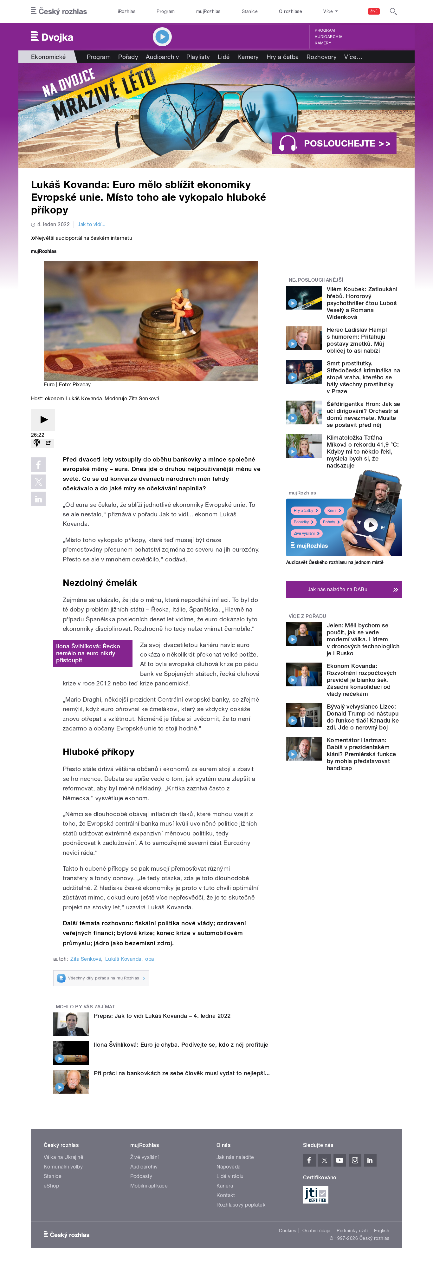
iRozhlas (127, 11)
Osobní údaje (316, 1230)
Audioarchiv (328, 37)
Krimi (331, 510)
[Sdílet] (48, 443)
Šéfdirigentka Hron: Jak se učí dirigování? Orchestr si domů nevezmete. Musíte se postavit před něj (363, 414)
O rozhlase (290, 11)
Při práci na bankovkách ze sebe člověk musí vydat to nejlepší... (182, 1073)
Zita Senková (85, 959)
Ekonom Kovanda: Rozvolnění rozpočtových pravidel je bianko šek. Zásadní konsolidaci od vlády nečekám (361, 680)
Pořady (128, 56)
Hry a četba (283, 56)
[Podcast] (36, 443)
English (381, 1230)
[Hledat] (393, 11)
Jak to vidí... (92, 224)
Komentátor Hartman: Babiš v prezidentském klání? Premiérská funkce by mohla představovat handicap (361, 754)
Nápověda (229, 1167)
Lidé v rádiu (230, 1176)
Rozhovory (322, 56)
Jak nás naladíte (235, 1157)
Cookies (287, 1230)
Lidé (224, 56)
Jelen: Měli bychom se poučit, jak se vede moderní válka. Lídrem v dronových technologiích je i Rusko (363, 639)
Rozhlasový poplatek (241, 1205)
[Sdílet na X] (38, 481)
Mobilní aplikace (149, 1186)
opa (149, 959)
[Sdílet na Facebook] (38, 464)
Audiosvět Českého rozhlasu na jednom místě (335, 562)
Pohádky (301, 522)
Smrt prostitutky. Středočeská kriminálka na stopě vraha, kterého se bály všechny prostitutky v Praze (363, 377)
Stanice (250, 11)
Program (166, 11)
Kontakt (226, 1195)
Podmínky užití (352, 1230)
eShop (51, 1186)
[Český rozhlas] (59, 11)
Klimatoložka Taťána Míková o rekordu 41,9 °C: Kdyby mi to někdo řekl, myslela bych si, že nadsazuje (363, 451)
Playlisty (198, 56)
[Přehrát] (43, 420)
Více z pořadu (307, 616)
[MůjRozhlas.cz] (43, 252)
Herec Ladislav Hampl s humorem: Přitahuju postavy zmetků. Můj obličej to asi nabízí (357, 340)
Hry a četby (303, 510)
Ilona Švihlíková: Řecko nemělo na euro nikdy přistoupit (88, 653)
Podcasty (141, 1176)
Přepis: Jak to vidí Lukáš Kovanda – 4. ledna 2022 (162, 1015)
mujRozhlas (208, 11)
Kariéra (225, 1186)
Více (353, 56)
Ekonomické (48, 56)
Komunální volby (63, 1167)
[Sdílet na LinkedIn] (38, 499)
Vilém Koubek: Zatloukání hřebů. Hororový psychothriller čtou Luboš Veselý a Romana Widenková (362, 303)
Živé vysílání (304, 533)
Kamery (323, 43)
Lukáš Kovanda (123, 959)
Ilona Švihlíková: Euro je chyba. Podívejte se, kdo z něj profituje (181, 1044)
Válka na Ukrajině (63, 1157)
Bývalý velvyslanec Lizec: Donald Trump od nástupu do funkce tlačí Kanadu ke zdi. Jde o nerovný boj (363, 717)
